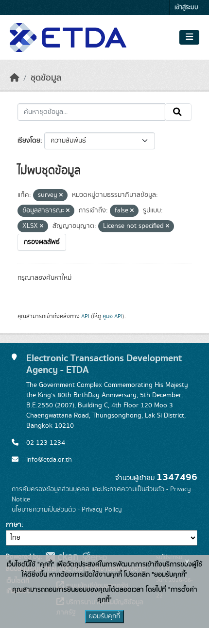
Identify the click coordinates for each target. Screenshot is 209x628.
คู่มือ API (112, 316)
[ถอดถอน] (61, 195)
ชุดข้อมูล (46, 78)
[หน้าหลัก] (14, 78)
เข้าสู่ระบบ (186, 7)
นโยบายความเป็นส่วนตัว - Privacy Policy (67, 510)
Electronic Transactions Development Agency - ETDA (104, 364)
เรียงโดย (28, 140)
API (85, 316)
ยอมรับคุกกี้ (104, 616)
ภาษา (13, 525)
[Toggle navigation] (189, 37)
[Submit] (178, 112)
